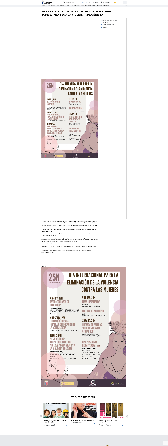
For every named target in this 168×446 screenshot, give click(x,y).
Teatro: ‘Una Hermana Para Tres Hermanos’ (109, 421)
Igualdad (53, 5)
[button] (126, 6)
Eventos (48, 5)
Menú (125, 3)
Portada (43, 5)
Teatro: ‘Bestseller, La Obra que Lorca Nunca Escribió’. (55, 421)
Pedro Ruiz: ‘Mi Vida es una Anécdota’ (82, 420)
